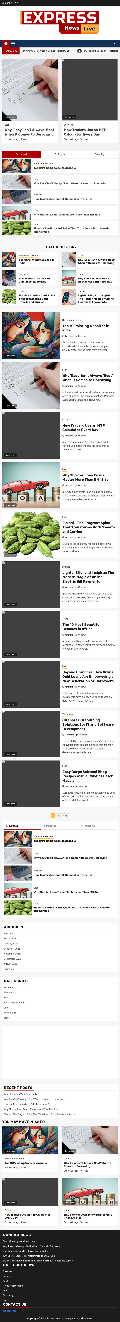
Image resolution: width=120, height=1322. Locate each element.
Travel (65, 619)
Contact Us (9, 1310)
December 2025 (12, 948)
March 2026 (10, 938)
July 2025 (9, 969)
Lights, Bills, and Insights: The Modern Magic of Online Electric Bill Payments (96, 299)
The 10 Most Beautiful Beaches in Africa (81, 626)
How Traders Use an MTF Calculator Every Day (85, 50)
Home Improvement (43, 163)
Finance (82, 291)
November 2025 (12, 953)
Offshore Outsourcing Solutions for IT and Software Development (88, 724)
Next (65, 815)
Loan (66, 125)
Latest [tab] (23, 154)
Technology (68, 714)
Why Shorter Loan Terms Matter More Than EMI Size (87, 132)
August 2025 (10, 963)
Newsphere (70, 1318)
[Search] (115, 44)
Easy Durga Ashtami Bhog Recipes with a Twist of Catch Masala (87, 776)
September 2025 (12, 958)
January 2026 (11, 943)
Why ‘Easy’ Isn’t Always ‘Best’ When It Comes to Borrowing (70, 183)
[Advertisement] (29, 1050)
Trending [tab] (99, 154)
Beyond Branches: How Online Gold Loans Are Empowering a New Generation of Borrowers (88, 676)
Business (9, 125)
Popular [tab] (61, 154)
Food (36, 224)
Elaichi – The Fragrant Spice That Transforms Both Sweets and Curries (37, 299)
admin (26, 139)
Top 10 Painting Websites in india (55, 167)
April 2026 (9, 933)
